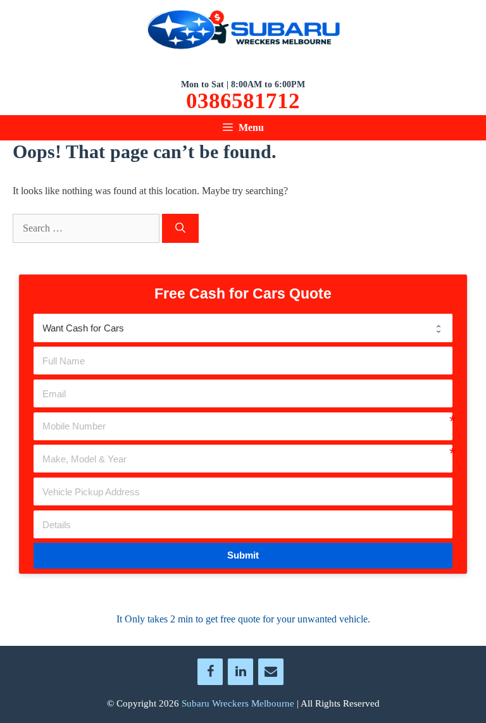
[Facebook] (210, 671)
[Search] (180, 228)
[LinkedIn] (240, 671)
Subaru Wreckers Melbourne (238, 703)
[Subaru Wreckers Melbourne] (243, 32)
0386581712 (243, 101)
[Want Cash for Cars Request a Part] (243, 328)
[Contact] (271, 671)
